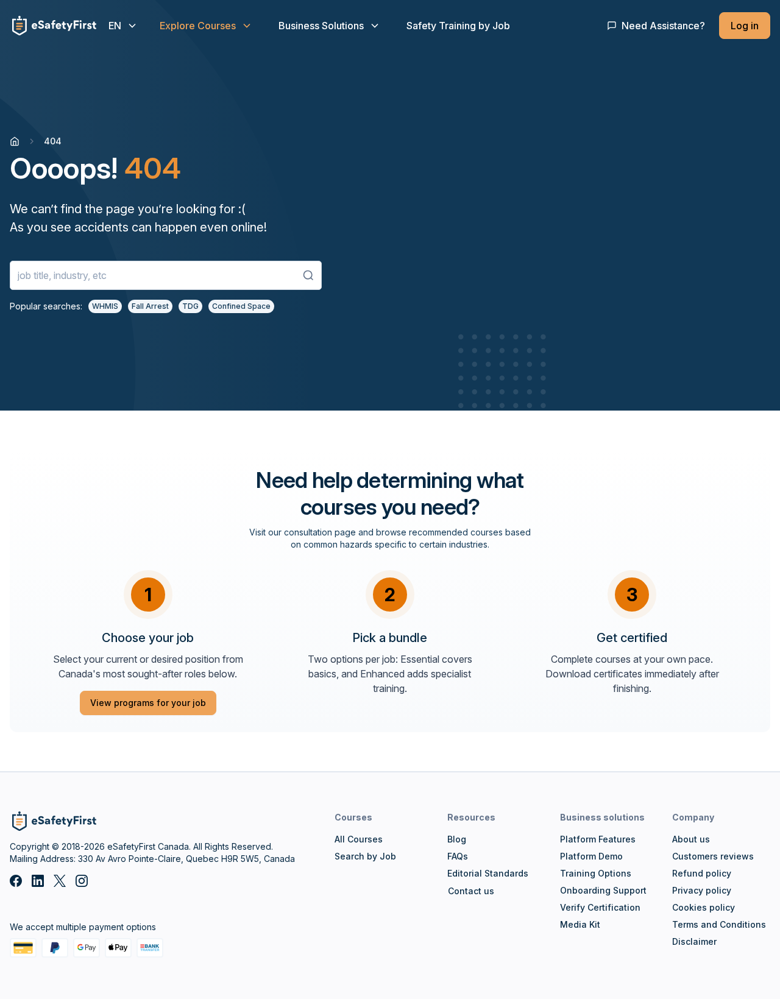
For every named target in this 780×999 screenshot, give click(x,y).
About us (691, 839)
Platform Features (598, 839)
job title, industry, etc (62, 275)
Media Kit (580, 924)
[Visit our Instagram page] (82, 881)
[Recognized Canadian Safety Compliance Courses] (15, 141)
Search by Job (365, 856)
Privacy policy (701, 890)
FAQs (457, 856)
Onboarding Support (603, 890)
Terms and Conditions (719, 924)
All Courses (359, 839)
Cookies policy (703, 907)
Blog (456, 839)
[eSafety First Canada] (53, 25)
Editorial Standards (487, 873)
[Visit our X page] (60, 881)
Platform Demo (591, 856)
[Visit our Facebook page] (16, 881)
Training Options (595, 873)
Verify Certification (600, 907)
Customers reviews (713, 856)
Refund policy (701, 873)
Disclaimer (694, 941)
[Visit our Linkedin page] (38, 881)
